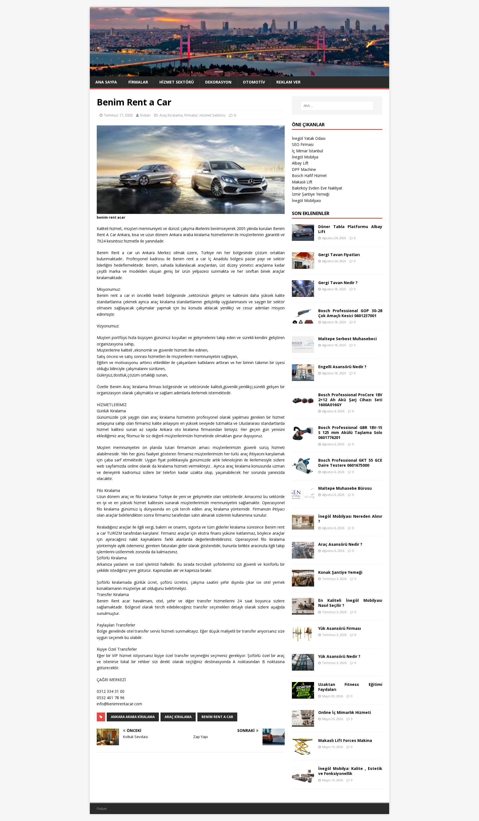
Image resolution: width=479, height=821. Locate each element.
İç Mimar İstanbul (307, 150)
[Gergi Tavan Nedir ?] (303, 293)
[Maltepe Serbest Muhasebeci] (303, 349)
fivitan (145, 115)
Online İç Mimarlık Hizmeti (344, 712)
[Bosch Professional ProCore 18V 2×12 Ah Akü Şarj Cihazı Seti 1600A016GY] (303, 405)
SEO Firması (303, 144)
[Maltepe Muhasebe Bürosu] (303, 499)
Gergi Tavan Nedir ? (338, 282)
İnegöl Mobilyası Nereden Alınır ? (350, 519)
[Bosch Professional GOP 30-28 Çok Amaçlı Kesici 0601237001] (303, 321)
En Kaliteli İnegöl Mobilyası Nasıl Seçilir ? (350, 603)
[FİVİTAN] (239, 73)
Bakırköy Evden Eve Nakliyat (317, 188)
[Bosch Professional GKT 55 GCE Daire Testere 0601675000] (303, 471)
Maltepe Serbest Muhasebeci (347, 338)
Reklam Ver (288, 82)
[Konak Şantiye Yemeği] (303, 583)
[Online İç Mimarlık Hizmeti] (303, 723)
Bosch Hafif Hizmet (309, 175)
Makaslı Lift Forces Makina (345, 740)
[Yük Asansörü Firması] (303, 639)
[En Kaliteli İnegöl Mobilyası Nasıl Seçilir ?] (303, 611)
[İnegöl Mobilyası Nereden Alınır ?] (303, 527)
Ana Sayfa (106, 82)
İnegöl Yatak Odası (308, 138)
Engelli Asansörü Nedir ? (342, 366)
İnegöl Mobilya (305, 157)
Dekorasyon (218, 82)
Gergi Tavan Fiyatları (339, 254)
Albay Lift (300, 163)
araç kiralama (178, 716)
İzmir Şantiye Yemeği (310, 194)
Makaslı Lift (302, 182)
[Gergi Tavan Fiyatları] (303, 265)
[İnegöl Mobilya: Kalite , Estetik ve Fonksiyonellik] (303, 779)
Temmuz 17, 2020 (118, 115)
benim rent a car (217, 716)
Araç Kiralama (171, 115)
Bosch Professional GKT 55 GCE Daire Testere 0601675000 (350, 463)
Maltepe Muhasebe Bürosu (345, 488)
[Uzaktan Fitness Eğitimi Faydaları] (303, 695)
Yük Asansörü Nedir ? (339, 656)
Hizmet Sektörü (176, 82)
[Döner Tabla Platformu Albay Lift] (303, 237)
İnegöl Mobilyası (306, 200)
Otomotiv (254, 82)
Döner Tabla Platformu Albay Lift (350, 229)
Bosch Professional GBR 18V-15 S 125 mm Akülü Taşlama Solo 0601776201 (350, 432)
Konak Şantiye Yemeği (340, 572)
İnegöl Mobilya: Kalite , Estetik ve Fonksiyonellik (350, 771)
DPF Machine (304, 169)
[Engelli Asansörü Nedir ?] (303, 377)
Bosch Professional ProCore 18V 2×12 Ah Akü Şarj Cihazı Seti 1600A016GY (350, 399)
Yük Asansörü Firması (339, 628)
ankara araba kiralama (133, 716)
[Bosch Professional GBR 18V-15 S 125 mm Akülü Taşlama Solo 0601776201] (303, 438)
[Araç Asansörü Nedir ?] (303, 555)
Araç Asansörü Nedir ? (340, 544)
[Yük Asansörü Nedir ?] (303, 667)
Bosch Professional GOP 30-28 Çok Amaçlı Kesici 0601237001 (350, 313)
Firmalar (138, 82)
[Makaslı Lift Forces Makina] (303, 751)
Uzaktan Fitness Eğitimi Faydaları (350, 687)
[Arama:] (337, 105)
